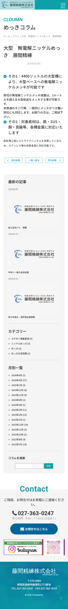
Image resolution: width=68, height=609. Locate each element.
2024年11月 (17, 395)
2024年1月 (16, 419)
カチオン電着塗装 (20, 338)
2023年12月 (17, 424)
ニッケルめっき (19, 343)
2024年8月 (16, 399)
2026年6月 (16, 375)
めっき (14, 348)
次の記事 (52, 160)
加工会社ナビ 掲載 (17, 227)
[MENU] (63, 5)
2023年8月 (16, 439)
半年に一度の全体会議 (18, 272)
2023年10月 (17, 434)
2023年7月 (16, 444)
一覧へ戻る (34, 160)
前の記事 (15, 160)
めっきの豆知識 (19, 353)
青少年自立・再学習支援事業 (21, 317)
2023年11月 (17, 429)
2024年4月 (16, 404)
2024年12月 (17, 390)
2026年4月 (16, 380)
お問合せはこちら (36, 529)
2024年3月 (16, 409)
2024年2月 (16, 414)
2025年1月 (16, 385)
